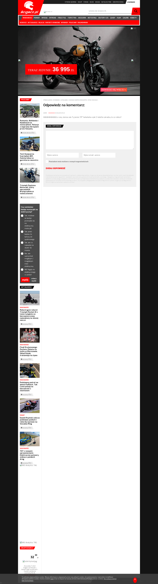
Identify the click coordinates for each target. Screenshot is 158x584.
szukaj (136, 11)
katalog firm (106, 2)
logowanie (131, 2)
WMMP (22, 415)
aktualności (33, 23)
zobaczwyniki (34, 280)
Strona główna (47, 100)
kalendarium (83, 23)
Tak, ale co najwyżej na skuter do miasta (29, 246)
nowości (23, 23)
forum (85, 2)
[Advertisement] (30, 506)
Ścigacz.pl (28, 7)
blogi (92, 2)
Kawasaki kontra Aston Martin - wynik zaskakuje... (83, 100)
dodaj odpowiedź (55, 168)
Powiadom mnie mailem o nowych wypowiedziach (68, 162)
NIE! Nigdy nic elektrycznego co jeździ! (30, 272)
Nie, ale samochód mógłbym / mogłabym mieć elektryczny (29, 259)
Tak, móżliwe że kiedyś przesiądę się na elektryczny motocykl (30, 222)
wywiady (64, 23)
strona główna (70, 2)
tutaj (52, 579)
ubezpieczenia (118, 2)
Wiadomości (56, 100)
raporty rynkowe (52, 23)
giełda (97, 2)
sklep (80, 2)
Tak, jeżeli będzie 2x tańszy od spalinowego (29, 235)
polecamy (73, 23)
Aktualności (64, 100)
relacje (41, 23)
